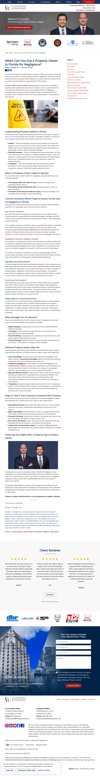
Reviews (68, 2)
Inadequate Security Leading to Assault (21, 239)
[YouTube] (14, 725)
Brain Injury (71, 66)
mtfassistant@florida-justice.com (17, 719)
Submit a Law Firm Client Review (50, 601)
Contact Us (88, 2)
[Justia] (22, 725)
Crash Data (70, 74)
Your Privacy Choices (16, 745)
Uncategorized (72, 96)
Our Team (32, 2)
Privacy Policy (75, 699)
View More (50, 595)
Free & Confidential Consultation (19, 27)
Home (9, 2)
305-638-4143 (89, 8)
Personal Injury (45, 2)
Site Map (83, 699)
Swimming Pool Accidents (15, 280)
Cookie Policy (29, 745)
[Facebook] (18, 725)
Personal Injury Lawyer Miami (22, 532)
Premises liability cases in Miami (16, 85)
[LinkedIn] (10, 725)
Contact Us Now (73, 685)
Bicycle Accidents (72, 64)
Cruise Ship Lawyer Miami (75, 77)
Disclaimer (66, 699)
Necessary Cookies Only (26, 770)
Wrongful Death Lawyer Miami (77, 98)
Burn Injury (70, 69)
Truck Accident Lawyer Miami (77, 93)
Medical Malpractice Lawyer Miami (78, 82)
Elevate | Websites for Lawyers (82, 769)
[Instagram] (7, 725)
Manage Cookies (41, 745)
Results (58, 2)
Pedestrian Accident (73, 85)
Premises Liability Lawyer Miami (47, 532)
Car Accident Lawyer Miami (76, 72)
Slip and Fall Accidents (14, 211)
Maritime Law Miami (74, 80)
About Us (20, 2)
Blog (78, 2)
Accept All (9, 770)
